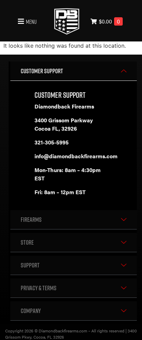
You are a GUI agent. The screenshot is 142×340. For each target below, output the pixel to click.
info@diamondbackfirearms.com (76, 156)
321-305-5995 (51, 142)
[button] (26, 21)
